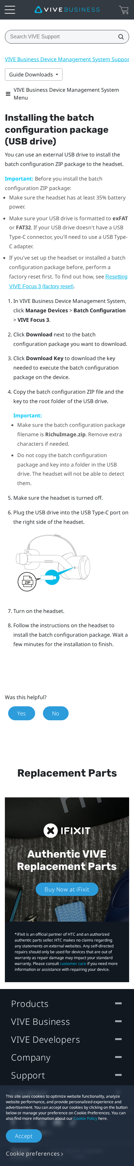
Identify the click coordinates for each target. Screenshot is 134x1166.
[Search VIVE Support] (119, 36)
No (56, 713)
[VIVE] (67, 10)
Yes (21, 713)
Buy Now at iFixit (67, 889)
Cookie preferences (33, 1153)
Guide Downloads (31, 74)
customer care (73, 963)
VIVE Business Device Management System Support (68, 59)
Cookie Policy (85, 1118)
